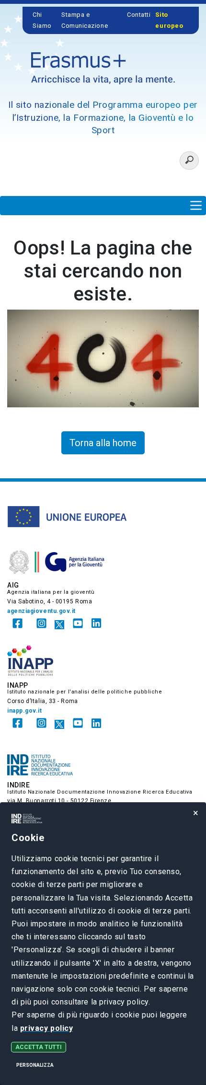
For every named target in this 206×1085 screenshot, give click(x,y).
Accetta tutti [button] (38, 1047)
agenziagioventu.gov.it (41, 611)
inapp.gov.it (24, 710)
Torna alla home (103, 443)
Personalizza (35, 1065)
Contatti (138, 14)
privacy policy (46, 1028)
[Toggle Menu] (196, 205)
